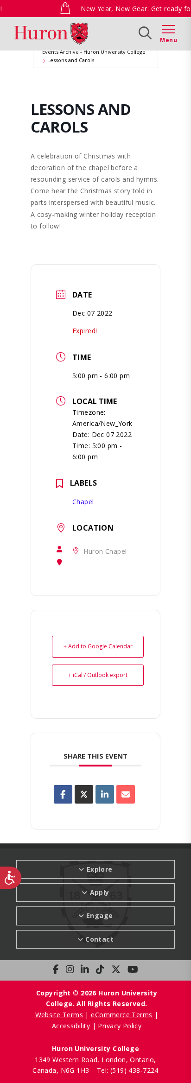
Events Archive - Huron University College (94, 51)
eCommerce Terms (121, 1014)
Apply (101, 32)
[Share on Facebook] (63, 794)
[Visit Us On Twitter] (116, 969)
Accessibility (71, 1025)
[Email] (125, 794)
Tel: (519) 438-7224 (128, 1070)
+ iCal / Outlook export (97, 675)
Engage (99, 915)
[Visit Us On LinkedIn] (84, 969)
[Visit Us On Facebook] (56, 969)
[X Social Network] (84, 794)
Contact (99, 939)
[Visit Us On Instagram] (70, 969)
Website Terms (59, 1014)
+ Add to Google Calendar (98, 646)
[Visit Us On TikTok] (100, 969)
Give (136, 32)
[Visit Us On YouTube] (132, 969)
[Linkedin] (105, 794)
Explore (61, 32)
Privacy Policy (119, 1025)
